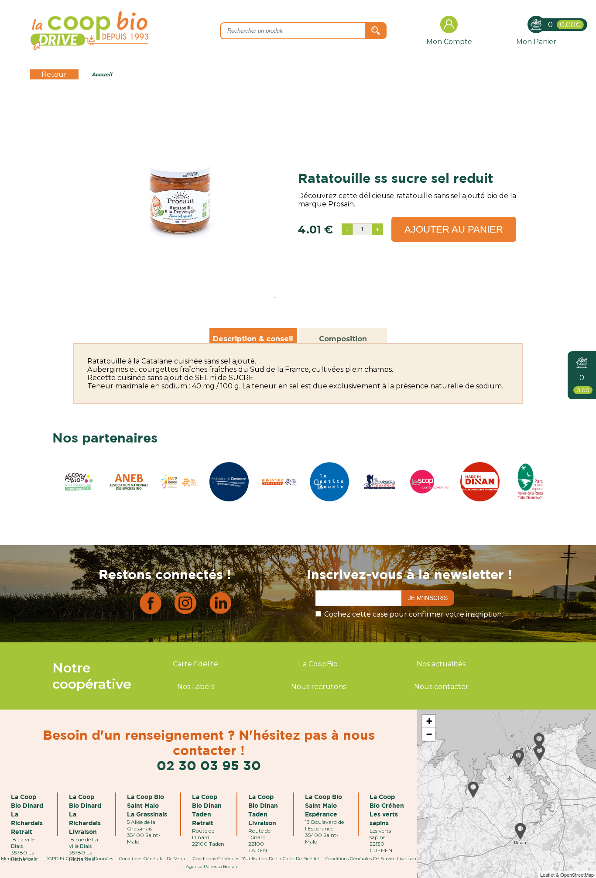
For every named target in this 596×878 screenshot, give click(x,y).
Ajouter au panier (453, 229)
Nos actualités (441, 664)
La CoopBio (318, 664)
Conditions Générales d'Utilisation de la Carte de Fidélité (256, 858)
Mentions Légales (20, 858)
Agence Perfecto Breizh (211, 866)
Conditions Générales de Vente (153, 858)
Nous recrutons (318, 687)
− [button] (429, 734)
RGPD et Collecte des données (79, 858)
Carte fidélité (195, 664)
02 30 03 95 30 (209, 765)
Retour (54, 74)
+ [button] (429, 721)
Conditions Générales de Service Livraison (370, 858)
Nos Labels (195, 687)
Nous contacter (441, 687)
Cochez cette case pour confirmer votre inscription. (413, 614)
